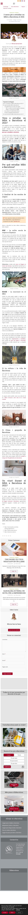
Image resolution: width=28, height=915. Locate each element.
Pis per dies (14, 763)
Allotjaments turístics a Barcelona (10, 825)
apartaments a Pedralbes (19, 338)
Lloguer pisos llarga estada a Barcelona (11, 828)
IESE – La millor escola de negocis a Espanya (15, 108)
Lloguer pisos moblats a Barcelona (10, 823)
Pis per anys (14, 758)
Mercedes (18, 563)
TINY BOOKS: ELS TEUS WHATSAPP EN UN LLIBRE (14, 560)
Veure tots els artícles (14, 630)
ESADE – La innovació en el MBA (12, 109)
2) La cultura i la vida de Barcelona (11, 111)
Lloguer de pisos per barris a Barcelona (11, 832)
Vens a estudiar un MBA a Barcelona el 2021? (13, 103)
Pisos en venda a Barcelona (9, 830)
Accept (4, 912)
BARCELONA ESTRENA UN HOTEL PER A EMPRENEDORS (14, 592)
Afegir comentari (17, 20)
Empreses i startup (14, 12)
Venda (19, 755)
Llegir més (14, 571)
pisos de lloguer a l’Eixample (18, 340)
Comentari (4, 639)
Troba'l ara (7, 766)
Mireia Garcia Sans (15, 21)
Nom (4, 654)
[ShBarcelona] (14, 3)
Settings (19, 912)
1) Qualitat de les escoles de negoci (12, 106)
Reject (12, 912)
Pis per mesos (14, 760)
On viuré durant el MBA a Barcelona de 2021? (13, 114)
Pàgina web (5, 667)
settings (18, 909)
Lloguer (9, 755)
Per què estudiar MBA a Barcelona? (11, 105)
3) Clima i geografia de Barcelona (11, 112)
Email (4, 660)
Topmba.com (16, 221)
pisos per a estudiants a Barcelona (10, 132)
